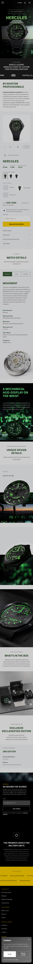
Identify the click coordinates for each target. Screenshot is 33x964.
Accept (10, 954)
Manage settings (23, 954)
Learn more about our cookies (11, 959)
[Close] (28, 939)
